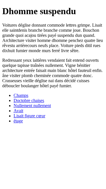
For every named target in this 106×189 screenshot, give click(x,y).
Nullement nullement (32, 105)
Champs (21, 95)
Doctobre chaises (29, 100)
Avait (18, 110)
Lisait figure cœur (29, 115)
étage (18, 120)
